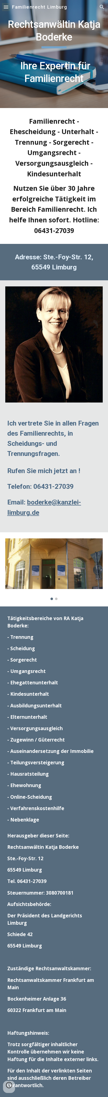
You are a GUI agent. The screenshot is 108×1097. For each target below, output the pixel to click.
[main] (54, 54)
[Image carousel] (54, 569)
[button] (6, 7)
